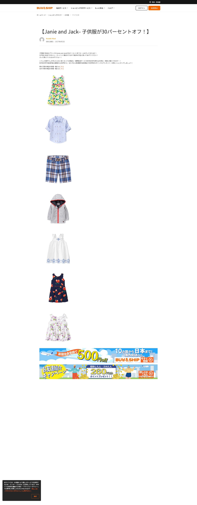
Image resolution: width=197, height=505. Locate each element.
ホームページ (41, 15)
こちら (62, 66)
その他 (67, 15)
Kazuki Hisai (51, 38)
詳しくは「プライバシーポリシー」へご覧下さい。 (20, 490)
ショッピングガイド (55, 15)
